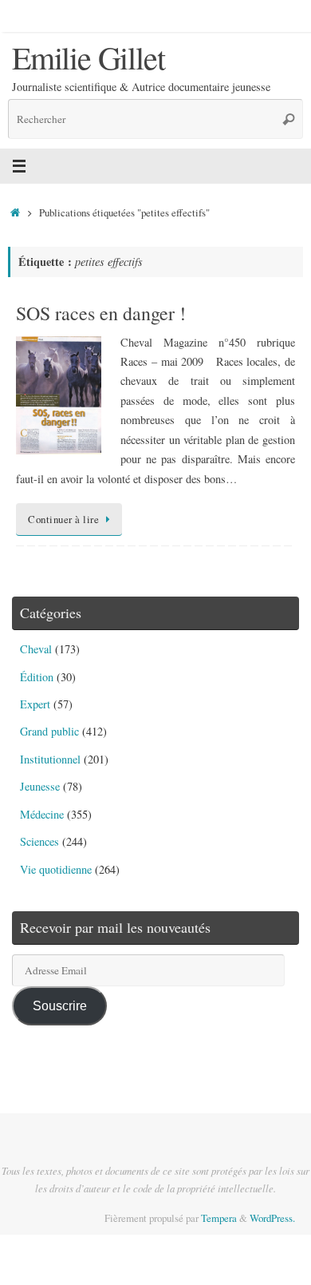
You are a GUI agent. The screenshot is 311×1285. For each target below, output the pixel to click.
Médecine (42, 814)
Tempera (219, 1218)
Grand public (49, 731)
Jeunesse (40, 786)
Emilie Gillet (88, 57)
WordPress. (272, 1218)
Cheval (36, 648)
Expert (35, 704)
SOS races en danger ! (101, 313)
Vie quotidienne (56, 869)
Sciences (39, 841)
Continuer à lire (63, 519)
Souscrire (60, 1005)
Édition (36, 676)
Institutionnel (50, 759)
